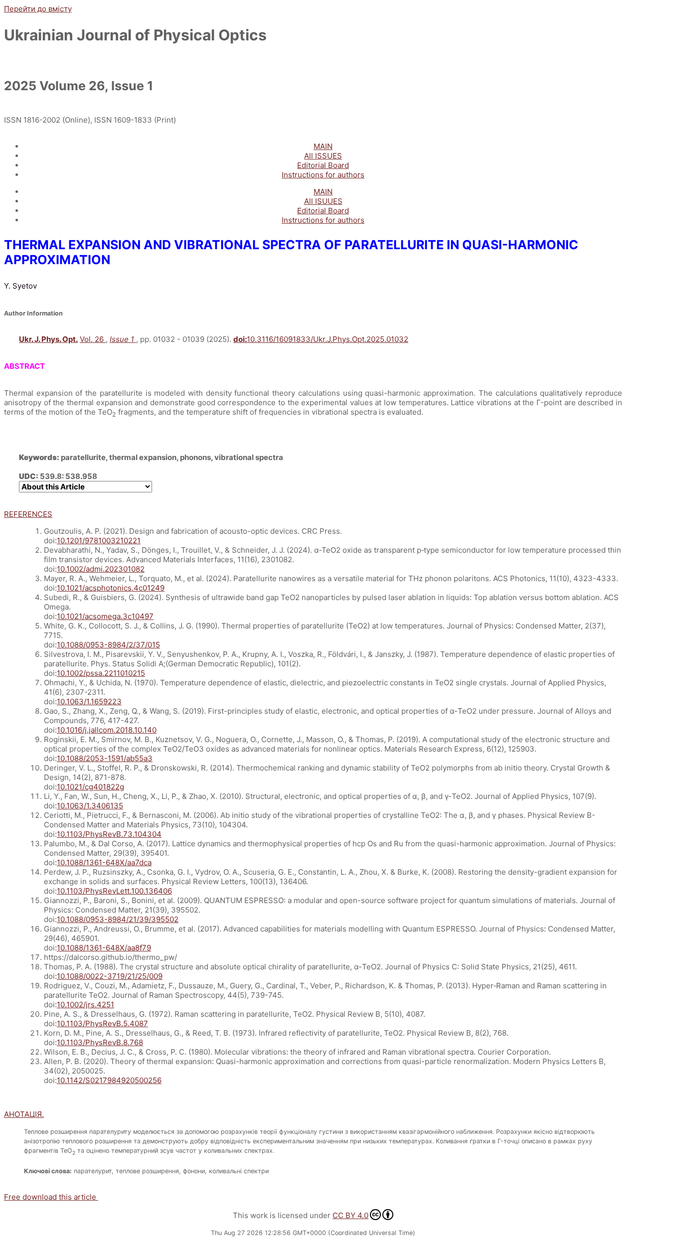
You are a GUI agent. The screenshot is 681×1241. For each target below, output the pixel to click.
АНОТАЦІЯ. (24, 1114)
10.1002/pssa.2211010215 (101, 673)
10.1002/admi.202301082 (101, 569)
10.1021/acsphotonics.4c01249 (111, 588)
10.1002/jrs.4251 (85, 1004)
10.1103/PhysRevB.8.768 (100, 1042)
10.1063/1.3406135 (90, 805)
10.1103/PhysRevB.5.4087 (102, 1023)
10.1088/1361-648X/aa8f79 (104, 947)
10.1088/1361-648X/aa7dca (104, 862)
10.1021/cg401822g (90, 786)
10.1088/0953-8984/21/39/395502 (117, 919)
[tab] (313, 514)
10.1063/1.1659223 (89, 701)
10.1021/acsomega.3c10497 (105, 616)
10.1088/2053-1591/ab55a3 (105, 758)
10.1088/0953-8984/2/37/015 (108, 644)
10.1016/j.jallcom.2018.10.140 (107, 730)
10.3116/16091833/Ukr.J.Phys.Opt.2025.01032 (320, 339)
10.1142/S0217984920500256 (109, 1080)
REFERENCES (28, 514)
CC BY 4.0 (350, 1215)
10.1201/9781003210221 (99, 540)
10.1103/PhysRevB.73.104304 (109, 834)
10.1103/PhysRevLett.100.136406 (114, 891)
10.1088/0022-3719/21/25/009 (110, 976)
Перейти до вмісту (38, 8)
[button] (51, 1197)
